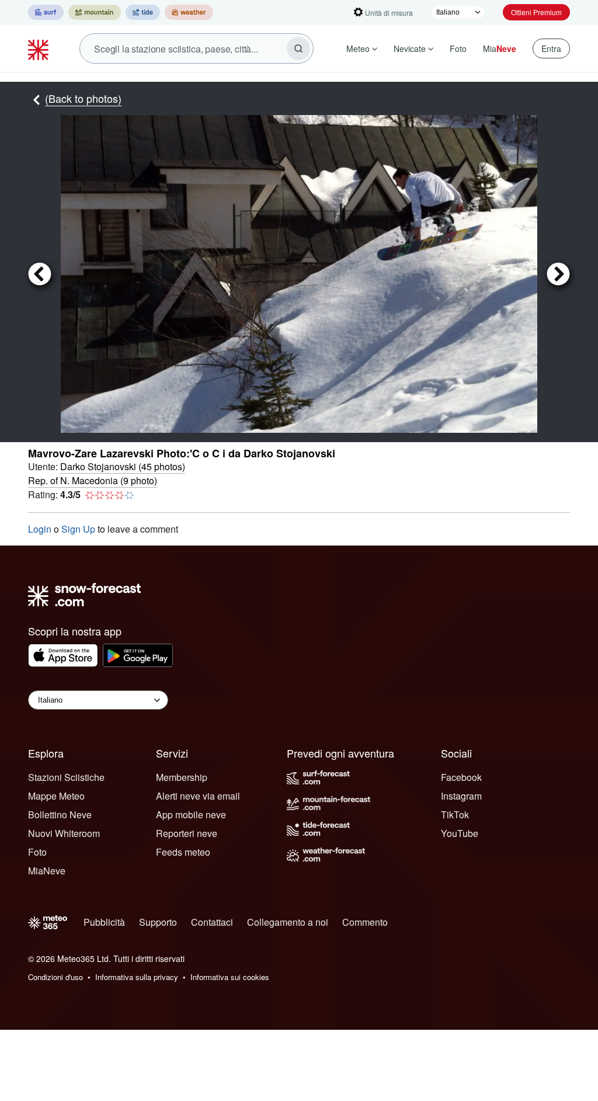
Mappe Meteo (56, 796)
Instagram (461, 796)
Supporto (158, 922)
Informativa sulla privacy (136, 976)
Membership (181, 777)
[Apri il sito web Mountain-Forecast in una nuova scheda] (94, 12)
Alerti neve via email (198, 796)
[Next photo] (553, 274)
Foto (458, 48)
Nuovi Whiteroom (64, 833)
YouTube (459, 833)
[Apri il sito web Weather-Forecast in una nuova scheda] (189, 12)
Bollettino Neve (60, 814)
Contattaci (212, 922)
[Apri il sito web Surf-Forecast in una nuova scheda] (46, 12)
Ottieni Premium (536, 12)
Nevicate (410, 48)
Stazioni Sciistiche (66, 777)
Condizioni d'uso (55, 976)
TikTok (455, 814)
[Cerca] (298, 48)
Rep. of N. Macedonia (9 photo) (92, 480)
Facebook (461, 777)
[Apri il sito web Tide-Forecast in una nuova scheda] (143, 12)
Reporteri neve (186, 833)
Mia (499, 48)
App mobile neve (191, 814)
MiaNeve (46, 870)
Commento (365, 922)
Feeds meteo (183, 852)
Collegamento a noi (287, 922)
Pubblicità (104, 922)
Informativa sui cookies (229, 976)
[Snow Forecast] (39, 48)
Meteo (358, 48)
